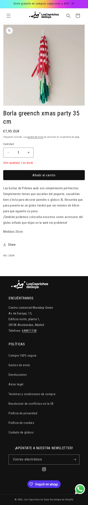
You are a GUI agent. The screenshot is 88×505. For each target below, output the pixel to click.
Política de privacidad (23, 413)
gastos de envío (35, 137)
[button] (8, 15)
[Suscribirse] (74, 460)
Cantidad (8, 144)
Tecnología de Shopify (61, 499)
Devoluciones (18, 374)
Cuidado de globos (21, 432)
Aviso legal (16, 384)
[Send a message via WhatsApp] (80, 489)
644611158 (29, 331)
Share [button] (12, 244)
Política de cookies (21, 423)
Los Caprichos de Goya (36, 499)
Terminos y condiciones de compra (32, 394)
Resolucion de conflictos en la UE (31, 403)
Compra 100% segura (23, 355)
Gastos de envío (19, 365)
